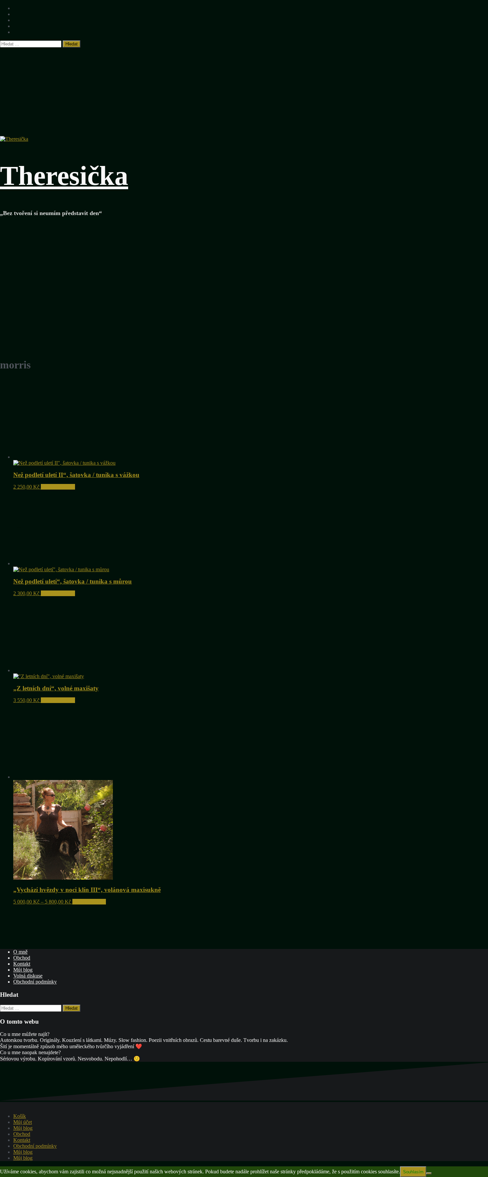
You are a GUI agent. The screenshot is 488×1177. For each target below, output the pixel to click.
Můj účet (22, 1122)
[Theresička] (14, 139)
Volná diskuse (27, 976)
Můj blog (23, 970)
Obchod (21, 958)
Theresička (64, 176)
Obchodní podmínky (35, 981)
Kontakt (21, 964)
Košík (19, 1116)
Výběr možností (89, 901)
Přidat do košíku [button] (58, 487)
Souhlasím (413, 1171)
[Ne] (429, 1173)
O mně (20, 952)
